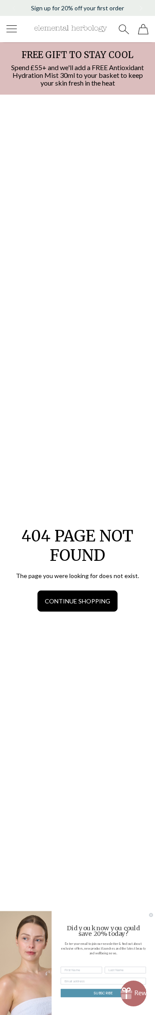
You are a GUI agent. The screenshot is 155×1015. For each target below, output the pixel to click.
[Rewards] (133, 993)
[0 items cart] (143, 29)
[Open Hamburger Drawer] (11, 29)
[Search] (123, 29)
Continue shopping (77, 601)
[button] (13, 8)
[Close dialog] (151, 915)
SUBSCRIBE (103, 993)
